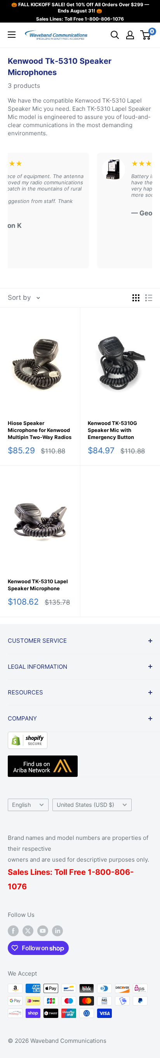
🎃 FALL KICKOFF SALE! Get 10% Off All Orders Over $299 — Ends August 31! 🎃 (80, 8)
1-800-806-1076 (104, 19)
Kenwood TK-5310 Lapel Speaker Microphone (38, 584)
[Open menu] (12, 34)
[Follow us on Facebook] (13, 930)
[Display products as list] (148, 297)
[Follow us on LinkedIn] (57, 930)
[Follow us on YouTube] (42, 930)
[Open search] (115, 35)
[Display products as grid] (135, 297)
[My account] (130, 35)
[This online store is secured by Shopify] (27, 737)
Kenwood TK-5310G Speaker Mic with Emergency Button (112, 430)
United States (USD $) (85, 804)
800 (103, 872)
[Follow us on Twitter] (28, 930)
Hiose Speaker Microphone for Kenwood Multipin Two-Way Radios (39, 430)
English (21, 804)
